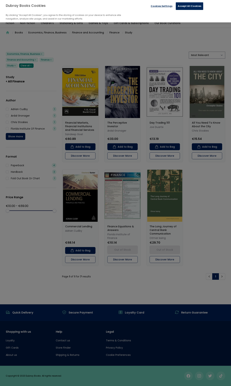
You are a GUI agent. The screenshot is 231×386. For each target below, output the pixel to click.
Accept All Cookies (189, 6)
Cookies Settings (161, 6)
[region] (115, 11)
